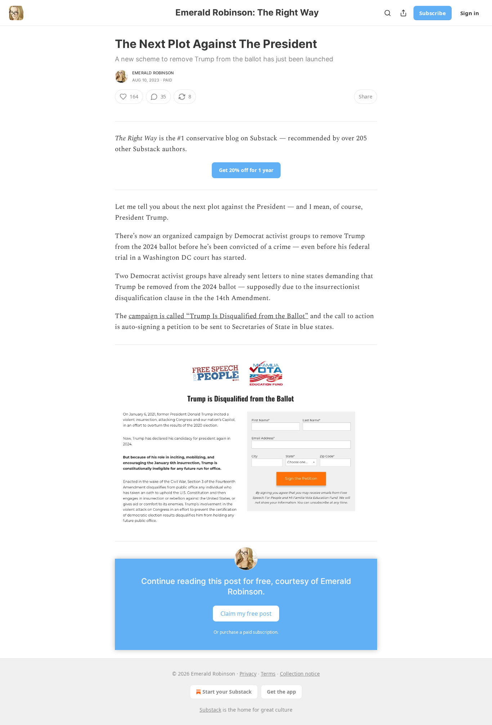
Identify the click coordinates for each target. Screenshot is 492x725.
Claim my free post (246, 614)
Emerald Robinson (153, 72)
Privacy (248, 673)
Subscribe (432, 13)
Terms (268, 673)
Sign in (469, 13)
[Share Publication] (403, 13)
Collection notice (300, 673)
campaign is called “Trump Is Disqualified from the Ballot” (218, 316)
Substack (210, 709)
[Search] (387, 13)
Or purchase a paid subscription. (246, 632)
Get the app (281, 691)
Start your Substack (227, 691)
